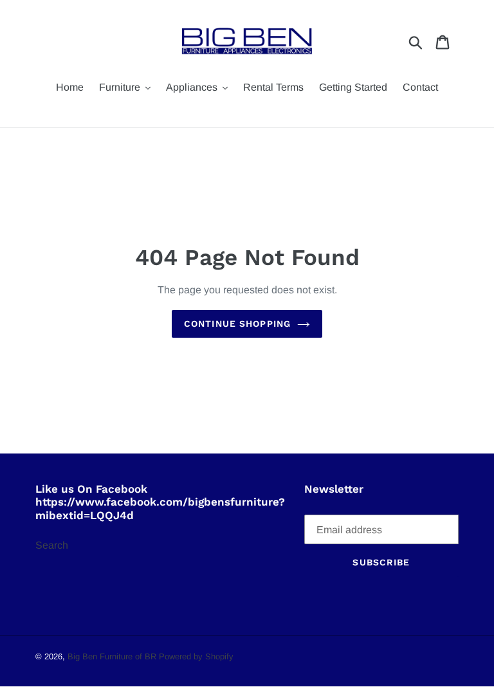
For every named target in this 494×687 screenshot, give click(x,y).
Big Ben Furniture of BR (112, 656)
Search (51, 545)
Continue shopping (237, 323)
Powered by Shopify (196, 656)
